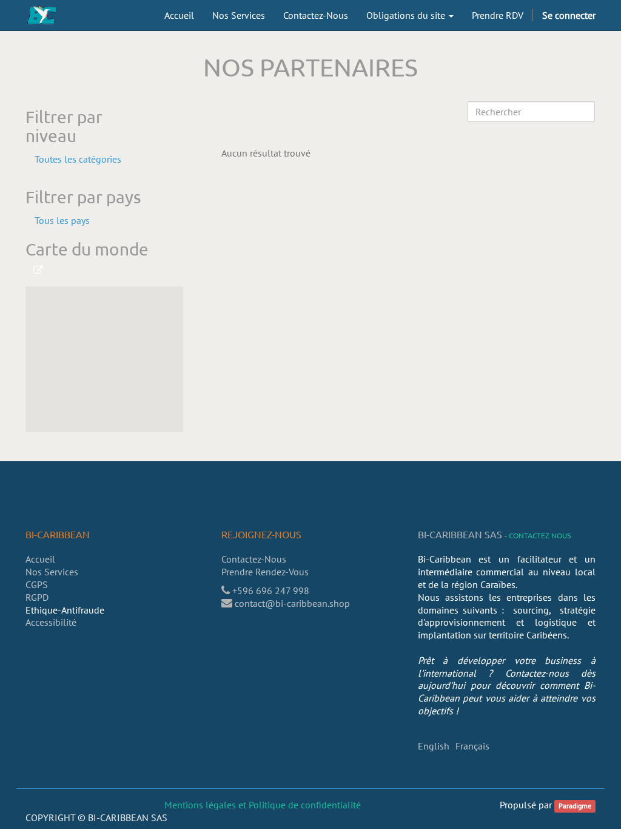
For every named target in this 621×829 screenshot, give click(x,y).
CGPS (36, 584)
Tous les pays (62, 220)
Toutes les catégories (78, 159)
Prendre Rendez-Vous (266, 572)
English (433, 746)
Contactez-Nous (253, 559)
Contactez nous (540, 535)
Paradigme (575, 805)
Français (472, 746)
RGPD (37, 597)
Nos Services (51, 572)
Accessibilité (50, 622)
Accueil (40, 559)
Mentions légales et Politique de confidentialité (262, 805)
